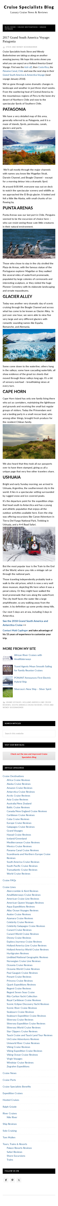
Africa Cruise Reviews (18, 780)
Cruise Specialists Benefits (17, 1087)
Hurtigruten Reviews (18, 953)
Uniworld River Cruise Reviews (23, 1043)
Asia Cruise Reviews (17, 799)
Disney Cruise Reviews (19, 938)
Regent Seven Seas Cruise (21, 992)
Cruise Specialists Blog (29, 7)
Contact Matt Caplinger (15, 630)
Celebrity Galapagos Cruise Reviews (26, 926)
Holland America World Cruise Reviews (28, 950)
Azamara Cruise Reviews (20, 918)
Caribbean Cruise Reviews (21, 815)
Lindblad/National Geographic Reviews (27, 957)
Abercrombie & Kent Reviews (22, 891)
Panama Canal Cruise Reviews (23, 850)
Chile (21, 71)
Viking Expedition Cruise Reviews (24, 1051)
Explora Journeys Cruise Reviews (24, 942)
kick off (28, 67)
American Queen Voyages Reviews (25, 903)
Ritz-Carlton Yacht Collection (22, 996)
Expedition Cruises (13, 1093)
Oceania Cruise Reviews (20, 965)
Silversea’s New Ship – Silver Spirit (32, 689)
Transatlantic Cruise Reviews (22, 870)
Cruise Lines (9, 887)
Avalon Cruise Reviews (19, 914)
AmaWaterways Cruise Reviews (24, 895)
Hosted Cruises (11, 1100)
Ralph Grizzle (10, 1107)
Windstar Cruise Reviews (20, 1063)
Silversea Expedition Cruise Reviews (26, 1024)
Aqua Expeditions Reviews (21, 907)
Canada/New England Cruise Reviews (27, 811)
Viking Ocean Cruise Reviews (22, 1055)
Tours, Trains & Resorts (15, 1144)
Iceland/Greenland (17, 839)
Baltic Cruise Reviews (18, 807)
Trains (10, 1160)
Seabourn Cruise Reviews (20, 1012)
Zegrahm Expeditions (18, 1066)
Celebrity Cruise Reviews (20, 922)
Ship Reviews (10, 1124)
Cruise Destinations (13, 776)
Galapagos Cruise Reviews (21, 827)
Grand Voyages (13, 702)
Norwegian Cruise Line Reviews (24, 961)
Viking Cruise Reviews (18, 1047)
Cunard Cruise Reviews (19, 930)
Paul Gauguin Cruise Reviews (22, 973)
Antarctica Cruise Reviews (21, 792)
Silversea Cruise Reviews (20, 1020)
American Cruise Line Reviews (23, 899)
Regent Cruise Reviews (19, 988)
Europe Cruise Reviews (19, 823)
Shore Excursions (16, 1156)
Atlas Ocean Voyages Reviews (22, 910)
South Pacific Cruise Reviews (22, 866)
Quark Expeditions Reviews (21, 985)
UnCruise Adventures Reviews (23, 1039)
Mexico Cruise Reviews (19, 846)
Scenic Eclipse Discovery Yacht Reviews (28, 1004)
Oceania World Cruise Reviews (23, 969)
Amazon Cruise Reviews (19, 788)
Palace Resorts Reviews (19, 1148)
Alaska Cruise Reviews (19, 784)
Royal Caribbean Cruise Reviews (24, 1000)
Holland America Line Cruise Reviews (27, 946)
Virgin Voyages (14, 1059)
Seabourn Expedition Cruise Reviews (26, 1016)
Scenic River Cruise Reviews (22, 1008)
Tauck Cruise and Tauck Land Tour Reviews (29, 1035)
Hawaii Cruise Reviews (19, 835)
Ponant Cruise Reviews (19, 977)
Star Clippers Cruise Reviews (22, 1031)
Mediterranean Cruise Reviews (23, 842)
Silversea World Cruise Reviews (24, 1028)
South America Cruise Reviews (27, 705)
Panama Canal (10, 71)
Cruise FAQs (9, 880)
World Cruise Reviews (18, 874)
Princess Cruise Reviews (20, 981)
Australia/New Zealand (19, 803)
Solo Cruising (10, 1131)
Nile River (12, 1117)
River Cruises (10, 1113)
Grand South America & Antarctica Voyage (24, 75)
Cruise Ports (9, 1080)
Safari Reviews (14, 1152)
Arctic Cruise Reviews (18, 796)
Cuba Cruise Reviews (18, 819)
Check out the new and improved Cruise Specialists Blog (29, 755)
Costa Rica (43, 67)
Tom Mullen (9, 1137)
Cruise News (9, 1073)
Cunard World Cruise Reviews (23, 934)
